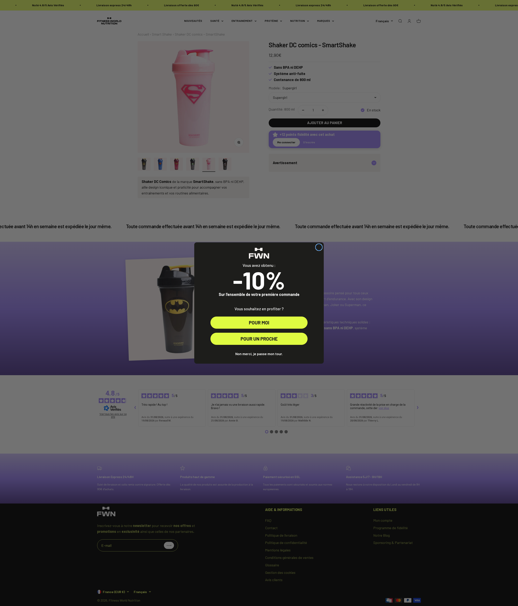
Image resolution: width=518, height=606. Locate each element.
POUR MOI (259, 322)
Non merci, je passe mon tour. (259, 354)
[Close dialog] (319, 247)
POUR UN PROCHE (259, 339)
